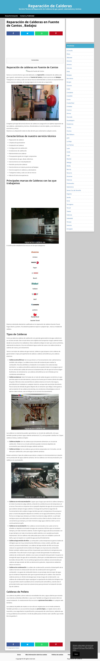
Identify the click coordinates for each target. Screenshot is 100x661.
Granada (69, 117)
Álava (68, 54)
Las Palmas (70, 145)
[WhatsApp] (41, 33)
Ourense (69, 176)
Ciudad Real (70, 103)
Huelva (69, 127)
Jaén (68, 138)
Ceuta (68, 99)
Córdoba (69, 106)
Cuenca (69, 110)
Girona (69, 113)
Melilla (69, 166)
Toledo (69, 211)
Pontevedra (70, 183)
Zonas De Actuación (11, 16)
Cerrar (76, 654)
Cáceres (69, 85)
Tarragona (70, 204)
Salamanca (70, 187)
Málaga (69, 162)
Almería (69, 64)
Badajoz (17, 648)
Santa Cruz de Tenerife (74, 190)
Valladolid (70, 218)
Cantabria (70, 92)
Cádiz (68, 89)
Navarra (69, 173)
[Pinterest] (56, 33)
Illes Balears (70, 134)
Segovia (69, 194)
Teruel (69, 208)
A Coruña (70, 50)
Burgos (69, 82)
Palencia (69, 180)
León (68, 148)
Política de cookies (57, 655)
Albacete (69, 57)
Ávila (68, 71)
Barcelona (70, 78)
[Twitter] (27, 33)
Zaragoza (70, 229)
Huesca (69, 131)
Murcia (69, 169)
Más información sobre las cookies (36, 655)
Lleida (68, 152)
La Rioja (69, 141)
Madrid (69, 159)
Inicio (19, 655)
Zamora (69, 225)
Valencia (69, 215)
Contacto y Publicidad (27, 16)
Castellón (69, 96)
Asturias (69, 68)
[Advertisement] (35, 47)
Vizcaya (69, 222)
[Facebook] (13, 33)
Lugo (68, 155)
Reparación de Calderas (50, 6)
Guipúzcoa (70, 124)
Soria (68, 201)
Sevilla (69, 197)
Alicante (69, 61)
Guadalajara (70, 120)
